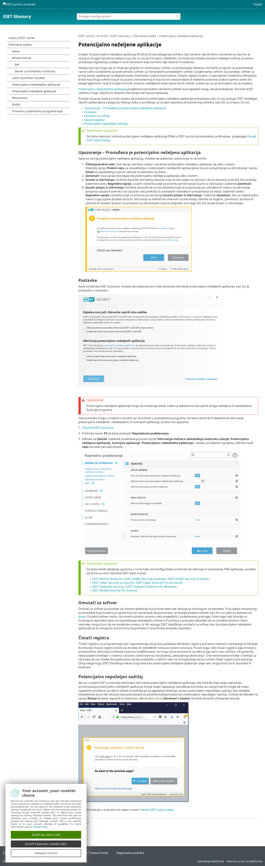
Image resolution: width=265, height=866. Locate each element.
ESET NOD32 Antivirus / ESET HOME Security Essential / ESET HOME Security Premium (150, 579)
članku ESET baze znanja (156, 810)
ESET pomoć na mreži (93, 36)
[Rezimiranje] (256, 43)
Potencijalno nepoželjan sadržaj (105, 124)
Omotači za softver (97, 116)
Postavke (90, 112)
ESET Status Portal (95, 853)
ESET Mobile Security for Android (114, 590)
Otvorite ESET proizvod (97, 428)
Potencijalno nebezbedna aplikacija (102, 89)
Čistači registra (94, 120)
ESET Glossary (17, 16)
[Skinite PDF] (251, 43)
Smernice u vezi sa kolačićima (244, 861)
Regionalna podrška (130, 853)
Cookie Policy (40, 826)
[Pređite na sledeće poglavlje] (87, 822)
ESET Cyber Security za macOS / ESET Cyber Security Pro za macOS (137, 583)
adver (82, 616)
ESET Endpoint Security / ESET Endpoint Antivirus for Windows (134, 587)
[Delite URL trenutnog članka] (246, 43)
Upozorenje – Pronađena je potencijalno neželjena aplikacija (125, 108)
